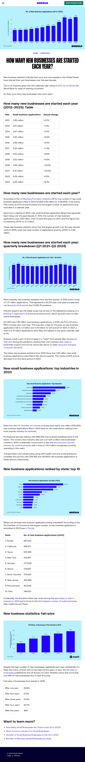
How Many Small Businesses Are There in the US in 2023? (33, 727)
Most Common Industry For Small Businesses (27, 731)
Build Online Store (73, 3)
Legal (9, 755)
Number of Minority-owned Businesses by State (28, 738)
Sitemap (17, 755)
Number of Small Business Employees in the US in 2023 (32, 735)
